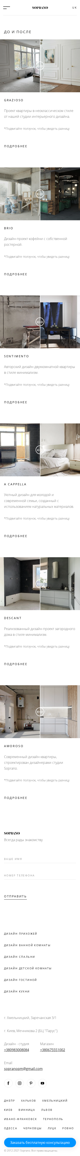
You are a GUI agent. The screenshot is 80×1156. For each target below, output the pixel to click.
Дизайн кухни (17, 991)
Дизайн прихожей (20, 934)
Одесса (10, 1128)
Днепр (9, 1100)
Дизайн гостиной (20, 980)
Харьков (28, 1100)
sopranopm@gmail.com (18, 1068)
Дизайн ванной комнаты (27, 945)
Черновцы (32, 1128)
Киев (8, 1110)
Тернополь (53, 1119)
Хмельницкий (55, 1100)
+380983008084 (16, 1049)
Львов (46, 1110)
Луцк (52, 1128)
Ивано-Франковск (20, 1119)
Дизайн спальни (19, 957)
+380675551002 (52, 1049)
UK (74, 7)
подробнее (16, 146)
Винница (27, 1110)
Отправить (15, 896)
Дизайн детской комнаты (28, 968)
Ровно (68, 1128)
